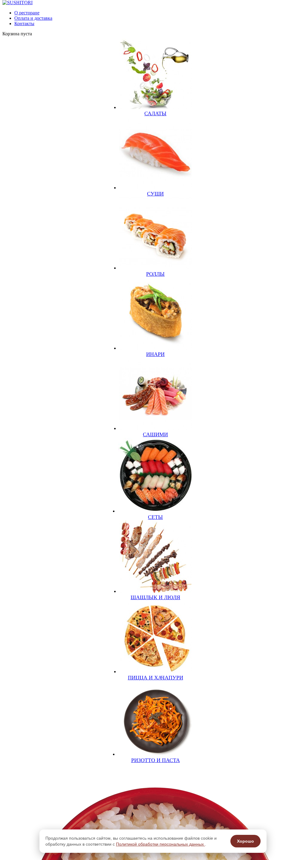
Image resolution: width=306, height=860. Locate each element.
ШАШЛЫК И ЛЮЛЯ (155, 597)
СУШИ (155, 194)
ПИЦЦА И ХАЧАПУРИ (155, 678)
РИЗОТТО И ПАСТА (155, 760)
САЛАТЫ (155, 113)
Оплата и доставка (33, 18)
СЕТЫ (155, 517)
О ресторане (26, 12)
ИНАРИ (155, 354)
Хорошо (245, 841)
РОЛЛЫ (155, 274)
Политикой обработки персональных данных (160, 844)
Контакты (24, 23)
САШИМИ (155, 434)
